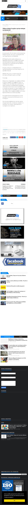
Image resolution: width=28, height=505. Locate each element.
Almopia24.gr (5, 129)
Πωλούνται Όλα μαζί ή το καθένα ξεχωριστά (15, 286)
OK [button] (14, 500)
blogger (19, 195)
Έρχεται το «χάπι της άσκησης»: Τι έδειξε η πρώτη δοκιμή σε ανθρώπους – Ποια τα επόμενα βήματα (18, 426)
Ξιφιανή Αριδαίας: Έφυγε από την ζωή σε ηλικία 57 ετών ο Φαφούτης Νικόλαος (13, 179)
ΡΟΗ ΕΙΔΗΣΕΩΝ (7, 336)
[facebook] (25, 1)
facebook (25, 195)
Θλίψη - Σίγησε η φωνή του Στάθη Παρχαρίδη (12, 167)
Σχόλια (20, 336)
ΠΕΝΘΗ (7, 24)
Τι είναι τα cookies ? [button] (8, 497)
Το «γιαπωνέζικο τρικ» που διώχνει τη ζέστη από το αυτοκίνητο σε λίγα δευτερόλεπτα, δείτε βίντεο (17, 346)
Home (4, 24)
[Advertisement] (14, 320)
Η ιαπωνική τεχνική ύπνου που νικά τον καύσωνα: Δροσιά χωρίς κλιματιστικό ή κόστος (16, 353)
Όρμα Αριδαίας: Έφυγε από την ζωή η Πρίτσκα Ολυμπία (12, 154)
